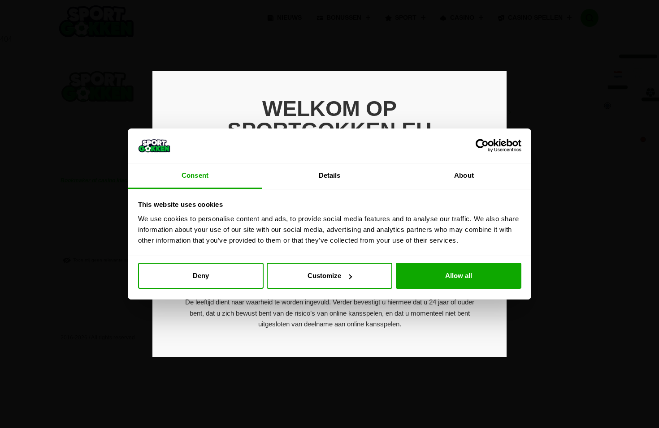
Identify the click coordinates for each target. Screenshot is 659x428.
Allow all (458, 275)
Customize (324, 275)
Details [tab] (330, 175)
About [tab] (464, 175)
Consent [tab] (195, 175)
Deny (201, 275)
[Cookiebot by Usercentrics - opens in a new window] (482, 145)
